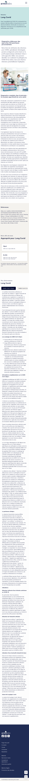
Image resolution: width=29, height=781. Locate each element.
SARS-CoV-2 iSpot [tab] (8, 288)
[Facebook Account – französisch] (3, 736)
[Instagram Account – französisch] (6, 736)
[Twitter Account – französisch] (8, 736)
